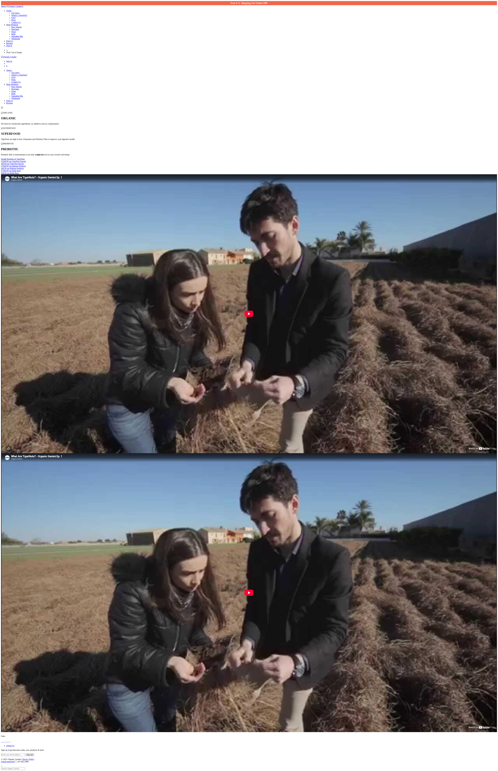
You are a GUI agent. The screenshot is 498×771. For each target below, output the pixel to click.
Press (13, 20)
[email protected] (8, 761)
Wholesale (15, 39)
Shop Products (12, 25)
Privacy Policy (28, 759)
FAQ (13, 18)
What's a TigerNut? (19, 15)
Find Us (9, 41)
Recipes (9, 43)
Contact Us (16, 22)
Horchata (15, 29)
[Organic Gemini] (14, 6)
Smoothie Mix (17, 36)
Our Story (15, 13)
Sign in (9, 46)
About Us (10, 746)
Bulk (13, 34)
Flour (13, 32)
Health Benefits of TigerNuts (13, 159)
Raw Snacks (16, 27)
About (8, 11)
